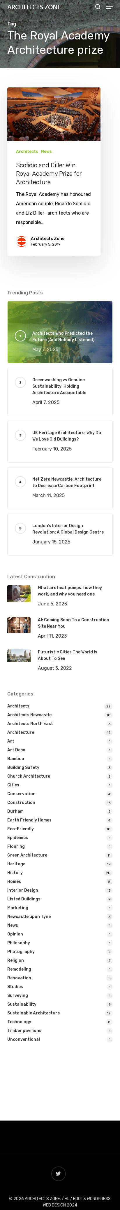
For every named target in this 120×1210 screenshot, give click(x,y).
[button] (109, 7)
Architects (27, 151)
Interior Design (22, 890)
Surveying (17, 995)
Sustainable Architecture (33, 1013)
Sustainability (21, 1004)
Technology (19, 1021)
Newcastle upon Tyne (29, 916)
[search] (97, 7)
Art (10, 741)
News (46, 151)
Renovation (19, 978)
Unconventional (23, 1039)
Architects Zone (47, 238)
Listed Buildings (23, 899)
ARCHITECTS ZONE (34, 7)
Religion (15, 960)
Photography (21, 951)
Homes (14, 881)
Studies (15, 986)
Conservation (21, 793)
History (15, 872)
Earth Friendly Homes (29, 820)
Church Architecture (28, 776)
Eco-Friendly (20, 828)
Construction (21, 802)
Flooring (16, 846)
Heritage (16, 864)
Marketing (17, 907)
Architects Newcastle (29, 714)
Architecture (20, 732)
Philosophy (18, 942)
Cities (13, 785)
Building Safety (23, 767)
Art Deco (16, 750)
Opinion (15, 934)
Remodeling (19, 969)
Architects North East (30, 723)
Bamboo (15, 758)
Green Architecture (27, 855)
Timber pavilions (24, 1030)
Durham (15, 811)
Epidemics (17, 837)
